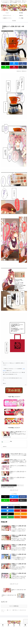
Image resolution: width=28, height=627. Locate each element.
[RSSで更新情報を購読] (20, 517)
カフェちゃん (21, 485)
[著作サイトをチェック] (7, 507)
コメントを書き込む (14, 606)
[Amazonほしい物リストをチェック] (20, 514)
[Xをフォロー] (20, 507)
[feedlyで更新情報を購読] (7, 517)
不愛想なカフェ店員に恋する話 (7, 487)
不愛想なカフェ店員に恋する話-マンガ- (9, 485)
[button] (22, 67)
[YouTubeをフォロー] (20, 510)
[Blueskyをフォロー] (7, 510)
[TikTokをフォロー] (7, 514)
